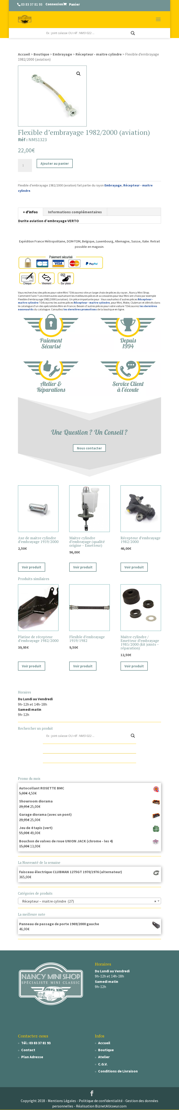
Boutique (41, 54)
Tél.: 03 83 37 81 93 (36, 1042)
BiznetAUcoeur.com (111, 1106)
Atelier (104, 1056)
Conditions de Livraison (118, 1071)
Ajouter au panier (55, 163)
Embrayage (62, 54)
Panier (74, 4)
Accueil (24, 54)
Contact (28, 1049)
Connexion (54, 4)
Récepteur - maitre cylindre (99, 54)
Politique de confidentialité (101, 1100)
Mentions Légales (62, 1100)
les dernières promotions (80, 309)
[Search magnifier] (133, 33)
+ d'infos (30, 212)
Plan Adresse (32, 1056)
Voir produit (31, 567)
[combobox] (89, 901)
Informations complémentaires (75, 212)
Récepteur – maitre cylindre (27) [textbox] (88, 901)
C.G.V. (102, 1064)
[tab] (30, 212)
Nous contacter (89, 448)
